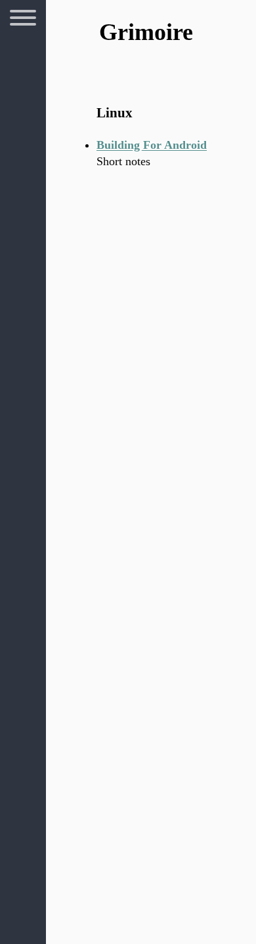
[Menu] (23, 20)
